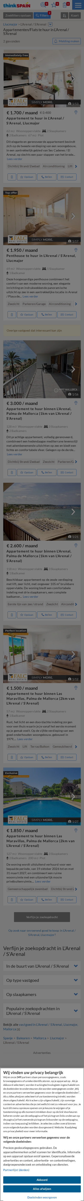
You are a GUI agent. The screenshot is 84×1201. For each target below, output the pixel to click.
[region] (42, 1134)
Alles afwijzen (42, 1188)
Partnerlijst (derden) (16, 1170)
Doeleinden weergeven (42, 1197)
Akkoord (42, 1179)
